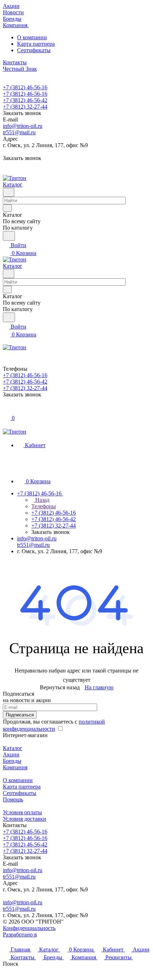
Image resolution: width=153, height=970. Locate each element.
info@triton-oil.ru (22, 126)
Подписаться (20, 715)
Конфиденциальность (29, 928)
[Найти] (9, 236)
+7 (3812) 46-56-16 (25, 87)
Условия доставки (24, 819)
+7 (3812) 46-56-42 (25, 100)
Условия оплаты (22, 812)
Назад (41, 500)
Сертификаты (34, 50)
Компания (15, 767)
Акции (11, 754)
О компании (32, 37)
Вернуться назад (60, 687)
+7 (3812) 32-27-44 (25, 107)
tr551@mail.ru (19, 132)
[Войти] (6, 410)
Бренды (12, 761)
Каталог (12, 748)
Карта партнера (36, 44)
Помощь (13, 799)
